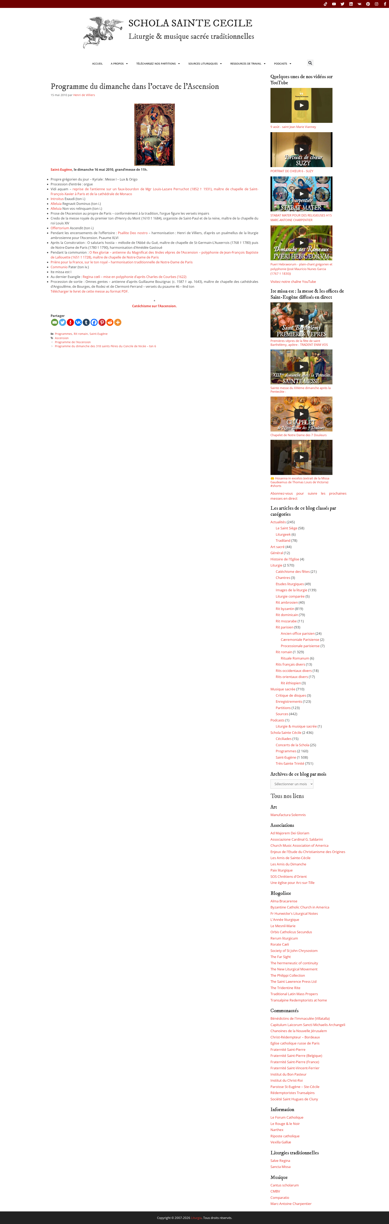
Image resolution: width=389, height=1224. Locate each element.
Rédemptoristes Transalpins (292, 1092)
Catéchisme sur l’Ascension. (154, 306)
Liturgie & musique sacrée (296, 726)
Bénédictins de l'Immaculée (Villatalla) (300, 1018)
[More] (117, 322)
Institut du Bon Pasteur (288, 1074)
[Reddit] (109, 322)
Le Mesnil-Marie (283, 925)
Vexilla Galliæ (280, 1142)
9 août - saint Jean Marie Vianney (293, 127)
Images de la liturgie (291, 590)
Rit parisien (284, 627)
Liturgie (276, 565)
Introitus (57, 199)
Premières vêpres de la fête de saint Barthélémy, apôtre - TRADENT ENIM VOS (299, 342)
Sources (282, 713)
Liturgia (196, 1218)
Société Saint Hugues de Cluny (294, 1099)
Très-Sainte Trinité (290, 763)
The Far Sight (280, 956)
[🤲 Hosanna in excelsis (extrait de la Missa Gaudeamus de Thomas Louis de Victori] (301, 457)
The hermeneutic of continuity (294, 963)
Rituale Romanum (295, 658)
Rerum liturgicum (284, 938)
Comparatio (279, 1197)
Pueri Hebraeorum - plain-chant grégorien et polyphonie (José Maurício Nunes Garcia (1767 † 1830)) (301, 269)
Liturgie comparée (290, 596)
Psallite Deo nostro (133, 233)
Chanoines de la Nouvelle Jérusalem (298, 1030)
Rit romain (81, 334)
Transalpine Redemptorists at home (298, 1000)
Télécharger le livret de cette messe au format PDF (89, 291)
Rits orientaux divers (292, 676)
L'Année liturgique (284, 919)
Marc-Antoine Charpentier (291, 1203)
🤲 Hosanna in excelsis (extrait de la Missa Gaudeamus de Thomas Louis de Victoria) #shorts (299, 482)
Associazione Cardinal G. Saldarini (296, 839)
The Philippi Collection (287, 975)
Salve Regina (280, 1160)
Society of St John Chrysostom (294, 950)
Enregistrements (289, 701)
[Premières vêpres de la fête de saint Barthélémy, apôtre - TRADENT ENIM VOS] (301, 319)
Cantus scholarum (284, 1185)
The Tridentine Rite (285, 987)
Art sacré (277, 546)
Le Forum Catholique (287, 1117)
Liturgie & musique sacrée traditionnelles (191, 36)
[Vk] (359, 4)
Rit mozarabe (286, 621)
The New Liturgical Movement (293, 969)
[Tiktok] (325, 4)
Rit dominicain (287, 614)
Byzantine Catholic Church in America (299, 907)
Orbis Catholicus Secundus (291, 932)
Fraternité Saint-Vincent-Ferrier (295, 1068)
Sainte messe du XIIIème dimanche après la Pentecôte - (300, 390)
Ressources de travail (246, 63)
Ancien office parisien (298, 633)
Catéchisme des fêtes (293, 571)
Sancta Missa (280, 1166)
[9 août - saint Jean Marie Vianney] (301, 105)
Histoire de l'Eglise (284, 559)
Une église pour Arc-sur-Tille (292, 882)
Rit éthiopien (291, 683)
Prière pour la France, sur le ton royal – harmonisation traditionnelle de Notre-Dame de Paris (122, 262)
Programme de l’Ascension (73, 342)
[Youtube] (334, 4)
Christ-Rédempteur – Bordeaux (295, 1037)
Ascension (62, 338)
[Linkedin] (351, 4)
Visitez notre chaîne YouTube (293, 281)
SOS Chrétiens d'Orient (288, 876)
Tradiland (283, 540)
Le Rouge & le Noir (285, 1123)
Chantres (283, 577)
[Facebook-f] (385, 4)
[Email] (54, 322)
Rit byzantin (285, 608)
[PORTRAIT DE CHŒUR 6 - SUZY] (301, 149)
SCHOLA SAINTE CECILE (190, 23)
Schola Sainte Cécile (285, 732)
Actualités (278, 522)
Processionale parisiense (300, 645)
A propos (117, 63)
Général (276, 552)
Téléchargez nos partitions (156, 63)
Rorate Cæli (279, 944)
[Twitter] (342, 4)
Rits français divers (290, 664)
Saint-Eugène (61, 169)
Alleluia (56, 203)
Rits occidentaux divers (294, 670)
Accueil (97, 63)
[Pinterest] (368, 4)
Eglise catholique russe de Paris (295, 1043)
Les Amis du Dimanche (288, 864)
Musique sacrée (282, 689)
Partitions (283, 707)
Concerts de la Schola (292, 745)
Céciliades (284, 738)
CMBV (275, 1191)
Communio (59, 267)
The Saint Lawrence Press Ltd (293, 981)
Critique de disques (291, 695)
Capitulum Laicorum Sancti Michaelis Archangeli (307, 1024)
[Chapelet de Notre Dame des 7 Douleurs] (301, 414)
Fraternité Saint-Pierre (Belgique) (296, 1055)
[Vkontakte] (78, 322)
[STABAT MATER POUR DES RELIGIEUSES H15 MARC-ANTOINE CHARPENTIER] (301, 193)
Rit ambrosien (287, 602)
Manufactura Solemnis (288, 814)
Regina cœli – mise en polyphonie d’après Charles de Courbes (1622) (134, 277)
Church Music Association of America (299, 845)
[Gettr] (70, 322)
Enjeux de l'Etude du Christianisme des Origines (307, 851)
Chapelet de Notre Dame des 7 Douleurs (298, 435)
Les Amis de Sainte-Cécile (290, 857)
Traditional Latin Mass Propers (294, 994)
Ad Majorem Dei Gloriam (289, 833)
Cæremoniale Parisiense (300, 639)
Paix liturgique (281, 870)
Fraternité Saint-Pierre (288, 1049)
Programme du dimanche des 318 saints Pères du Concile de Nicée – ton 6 (105, 346)
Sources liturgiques (203, 63)
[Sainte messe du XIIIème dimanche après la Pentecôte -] (301, 366)
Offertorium (60, 228)
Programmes (63, 334)
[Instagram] (376, 4)
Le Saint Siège (286, 528)
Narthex (276, 1129)
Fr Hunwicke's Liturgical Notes (294, 913)
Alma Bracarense (283, 901)
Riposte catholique (285, 1136)
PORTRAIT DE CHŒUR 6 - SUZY (291, 171)
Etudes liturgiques (290, 584)
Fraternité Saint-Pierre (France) (294, 1062)
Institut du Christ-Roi (286, 1080)
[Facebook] (94, 322)
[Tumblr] (86, 322)
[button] (310, 62)
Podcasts (280, 63)
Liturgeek (283, 534)
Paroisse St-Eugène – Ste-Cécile (295, 1086)
